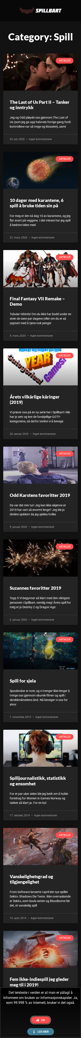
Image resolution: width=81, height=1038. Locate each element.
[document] (40, 519)
